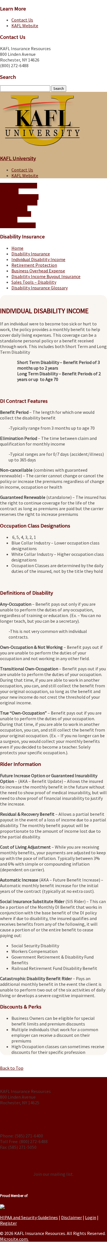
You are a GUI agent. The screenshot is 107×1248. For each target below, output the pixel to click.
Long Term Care (15, 214)
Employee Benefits (18, 202)
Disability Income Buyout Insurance (45, 276)
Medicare (8, 220)
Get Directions (15, 1113)
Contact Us (22, 20)
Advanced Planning (18, 185)
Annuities (9, 191)
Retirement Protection (34, 265)
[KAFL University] (41, 147)
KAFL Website (24, 25)
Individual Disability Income (38, 259)
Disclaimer (71, 1217)
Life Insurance (13, 208)
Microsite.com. (14, 1239)
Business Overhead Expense (38, 271)
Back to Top (11, 1068)
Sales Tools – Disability (33, 282)
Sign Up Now (53, 1163)
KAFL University (18, 158)
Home (17, 248)
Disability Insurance (19, 197)
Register (8, 1223)
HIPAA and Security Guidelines (29, 1217)
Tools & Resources (18, 225)
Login (90, 1217)
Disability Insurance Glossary (39, 288)
